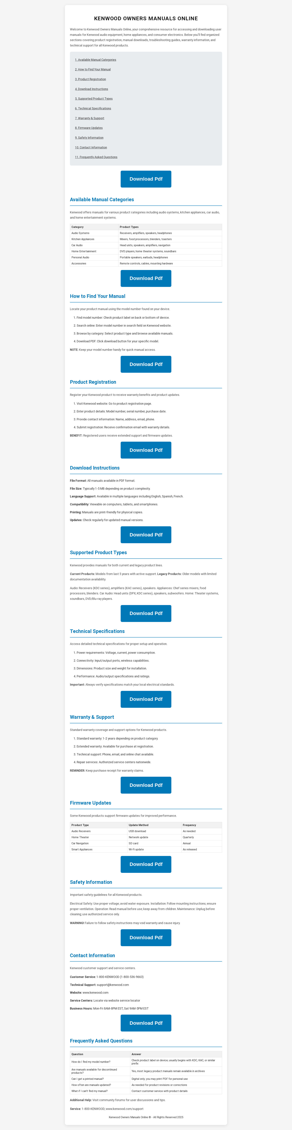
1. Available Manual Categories (95, 60)
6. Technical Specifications (93, 108)
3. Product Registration (90, 79)
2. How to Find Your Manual (93, 69)
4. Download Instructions (91, 89)
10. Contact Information (91, 147)
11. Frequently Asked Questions (96, 157)
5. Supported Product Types (94, 98)
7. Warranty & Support (89, 118)
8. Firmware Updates (89, 128)
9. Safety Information (89, 137)
